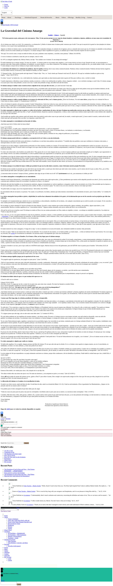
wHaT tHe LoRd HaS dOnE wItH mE (18, 520)
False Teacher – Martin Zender (32, 486)
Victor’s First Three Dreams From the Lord (20, 522)
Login (6, 7)
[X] (56, 23)
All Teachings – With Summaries (17, 535)
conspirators (5, 216)
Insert (18, 584)
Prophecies (11, 525)
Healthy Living (80, 17)
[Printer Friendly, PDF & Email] (9, 25)
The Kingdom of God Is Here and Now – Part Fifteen (19, 474)
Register (8, 418)
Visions (10, 528)
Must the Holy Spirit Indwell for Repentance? (17, 476)
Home (3, 17)
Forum (6, 4)
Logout (10, 560)
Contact (89, 17)
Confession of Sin (9, 452)
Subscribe (7, 555)
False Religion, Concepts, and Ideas (18, 543)
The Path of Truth (6, 511)
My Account (7, 462)
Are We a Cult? (8, 450)
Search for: (4, 443)
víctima (13, 233)
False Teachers (12, 541)
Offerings (71, 17)
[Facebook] (56, 20)
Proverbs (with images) (14, 546)
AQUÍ (8, 409)
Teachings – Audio (13, 538)
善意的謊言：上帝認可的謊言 (13, 471)
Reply (3, 580)
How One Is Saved (9, 455)
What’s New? (8, 460)
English (50, 35)
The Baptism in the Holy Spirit (12, 454)
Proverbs (6, 544)
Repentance (7, 458)
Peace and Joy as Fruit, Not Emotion (14, 473)
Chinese (56, 35)
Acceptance (27, 495)
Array (17, 507)
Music (58, 17)
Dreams (10, 527)
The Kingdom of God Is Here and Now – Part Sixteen (19, 469)
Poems (6, 547)
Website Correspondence (15, 536)
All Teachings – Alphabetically (16, 533)
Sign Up (6, 6)
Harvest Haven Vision (14, 523)
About (9, 17)
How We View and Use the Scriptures (15, 457)
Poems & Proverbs (46, 17)
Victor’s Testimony (13, 519)
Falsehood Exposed (31, 17)
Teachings (18, 17)
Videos (63, 17)
